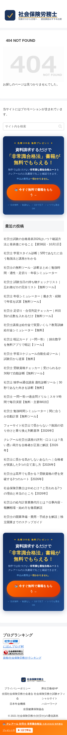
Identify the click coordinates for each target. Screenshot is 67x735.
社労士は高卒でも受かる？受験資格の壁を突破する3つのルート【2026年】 (33, 476)
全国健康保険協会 (33, 709)
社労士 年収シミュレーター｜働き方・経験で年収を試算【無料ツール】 (32, 299)
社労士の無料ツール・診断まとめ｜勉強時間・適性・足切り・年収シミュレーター (32, 270)
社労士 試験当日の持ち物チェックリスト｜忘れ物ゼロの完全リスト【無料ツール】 (32, 284)
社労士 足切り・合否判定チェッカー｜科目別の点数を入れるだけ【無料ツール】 (32, 313)
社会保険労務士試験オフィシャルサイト (49, 696)
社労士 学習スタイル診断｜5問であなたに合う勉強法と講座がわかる (33, 256)
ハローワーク (49, 703)
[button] (60, 126)
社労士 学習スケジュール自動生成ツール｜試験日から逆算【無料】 (32, 356)
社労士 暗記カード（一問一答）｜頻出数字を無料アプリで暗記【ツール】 (32, 342)
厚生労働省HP (49, 688)
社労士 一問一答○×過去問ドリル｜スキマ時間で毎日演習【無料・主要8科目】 (33, 399)
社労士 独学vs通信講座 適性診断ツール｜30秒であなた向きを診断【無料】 (33, 385)
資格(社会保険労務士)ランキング (22, 657)
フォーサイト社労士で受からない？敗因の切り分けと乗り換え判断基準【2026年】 (33, 428)
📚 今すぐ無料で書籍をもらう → (33, 192)
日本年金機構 (17, 703)
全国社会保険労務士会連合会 (17, 696)
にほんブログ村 (13, 646)
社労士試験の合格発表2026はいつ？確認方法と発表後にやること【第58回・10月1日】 (33, 241)
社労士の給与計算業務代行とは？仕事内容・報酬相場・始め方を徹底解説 (33, 505)
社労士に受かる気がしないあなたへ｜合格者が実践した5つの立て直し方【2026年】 (33, 462)
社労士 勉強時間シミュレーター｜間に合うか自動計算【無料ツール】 (32, 413)
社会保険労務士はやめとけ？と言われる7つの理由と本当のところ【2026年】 (33, 491)
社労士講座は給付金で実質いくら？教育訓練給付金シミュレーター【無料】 (33, 327)
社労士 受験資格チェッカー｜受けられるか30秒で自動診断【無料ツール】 (32, 370)
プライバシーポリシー (17, 688)
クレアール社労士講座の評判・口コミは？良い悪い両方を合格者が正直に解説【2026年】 (33, 445)
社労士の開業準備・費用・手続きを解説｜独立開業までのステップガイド (33, 519)
